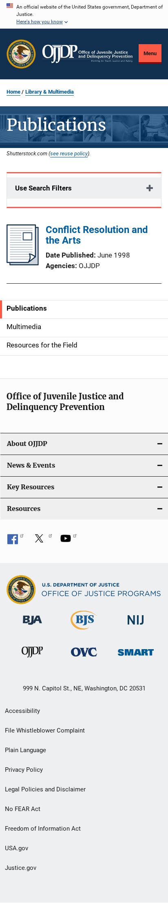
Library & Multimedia (49, 92)
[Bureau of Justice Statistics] (84, 631)
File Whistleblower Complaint (45, 730)
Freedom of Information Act (43, 828)
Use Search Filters (43, 188)
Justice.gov (20, 868)
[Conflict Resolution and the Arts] (23, 263)
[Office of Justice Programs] (21, 54)
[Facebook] (15, 541)
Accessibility (22, 711)
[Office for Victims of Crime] (84, 658)
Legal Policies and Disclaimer (45, 789)
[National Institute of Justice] (136, 626)
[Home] (87, 54)
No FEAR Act (22, 809)
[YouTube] (68, 541)
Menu (150, 53)
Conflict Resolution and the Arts (97, 235)
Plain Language (25, 750)
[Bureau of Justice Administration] (32, 626)
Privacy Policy (24, 769)
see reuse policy (69, 153)
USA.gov (16, 848)
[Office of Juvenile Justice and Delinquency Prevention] (32, 659)
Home (13, 92)
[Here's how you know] (84, 14)
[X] (42, 541)
